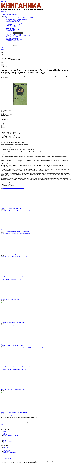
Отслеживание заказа (6, 59)
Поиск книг (6, 451)
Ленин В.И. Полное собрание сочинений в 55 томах (13, 276)
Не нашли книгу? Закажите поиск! (9, 419)
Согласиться (3, 464)
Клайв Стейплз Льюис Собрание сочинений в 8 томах (14, 412)
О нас (4, 440)
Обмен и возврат (7, 450)
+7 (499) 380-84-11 (7, 458)
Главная (2, 76)
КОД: (2, 110)
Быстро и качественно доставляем (9, 415)
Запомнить (4, 66)
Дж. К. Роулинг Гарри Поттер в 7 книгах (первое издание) (15, 231)
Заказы (5, 434)
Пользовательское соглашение (10, 435)
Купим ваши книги (8, 442)
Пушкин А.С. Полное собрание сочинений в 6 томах (13, 322)
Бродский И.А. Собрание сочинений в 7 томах (12, 208)
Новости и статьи (7, 441)
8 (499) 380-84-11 (9, 14)
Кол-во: (2, 124)
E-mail (2, 62)
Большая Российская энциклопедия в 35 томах (12, 345)
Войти (4, 431)
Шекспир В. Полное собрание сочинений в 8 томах (13, 389)
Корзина (3, 49)
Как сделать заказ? (7, 447)
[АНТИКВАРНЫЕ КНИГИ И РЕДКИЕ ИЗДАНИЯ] (22, 10)
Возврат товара (4, 424)
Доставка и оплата (7, 448)
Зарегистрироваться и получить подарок (13, 433)
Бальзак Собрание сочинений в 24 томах (10, 299)
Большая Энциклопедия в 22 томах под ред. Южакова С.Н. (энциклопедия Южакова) (21, 366)
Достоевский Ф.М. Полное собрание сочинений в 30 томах (15, 254)
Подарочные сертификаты (9, 452)
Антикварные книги (10, 76)
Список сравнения (7, 454)
